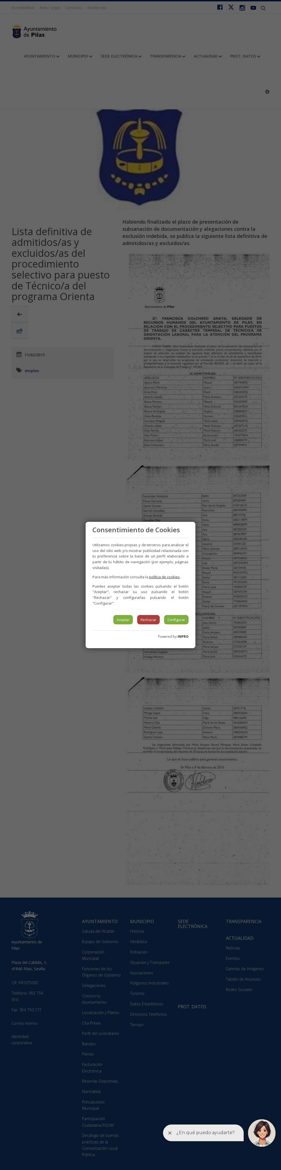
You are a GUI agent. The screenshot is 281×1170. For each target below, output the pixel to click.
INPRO (183, 636)
